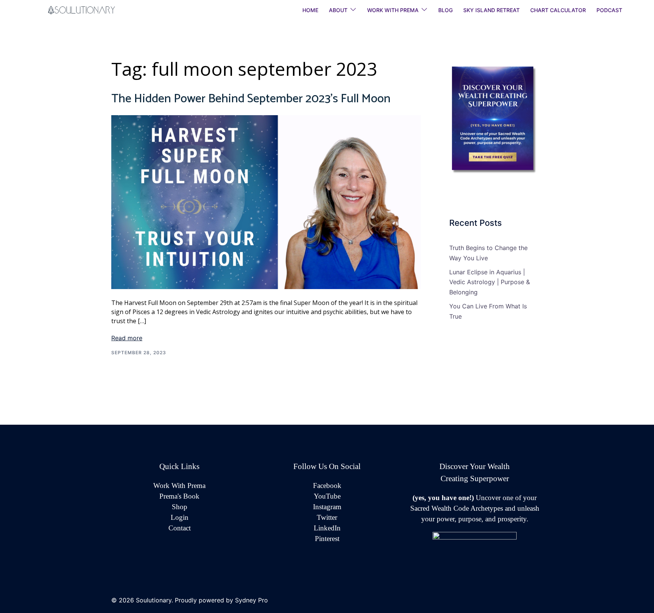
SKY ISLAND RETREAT (491, 10)
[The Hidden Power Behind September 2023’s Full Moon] (266, 201)
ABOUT (338, 10)
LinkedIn (327, 528)
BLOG (445, 10)
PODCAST (609, 10)
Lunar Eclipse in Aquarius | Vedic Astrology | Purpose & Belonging (489, 282)
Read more (126, 338)
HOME (310, 10)
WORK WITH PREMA (393, 10)
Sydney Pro (251, 600)
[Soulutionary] (91, 9)
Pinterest (327, 539)
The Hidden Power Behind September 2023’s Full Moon (251, 99)
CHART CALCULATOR (558, 10)
